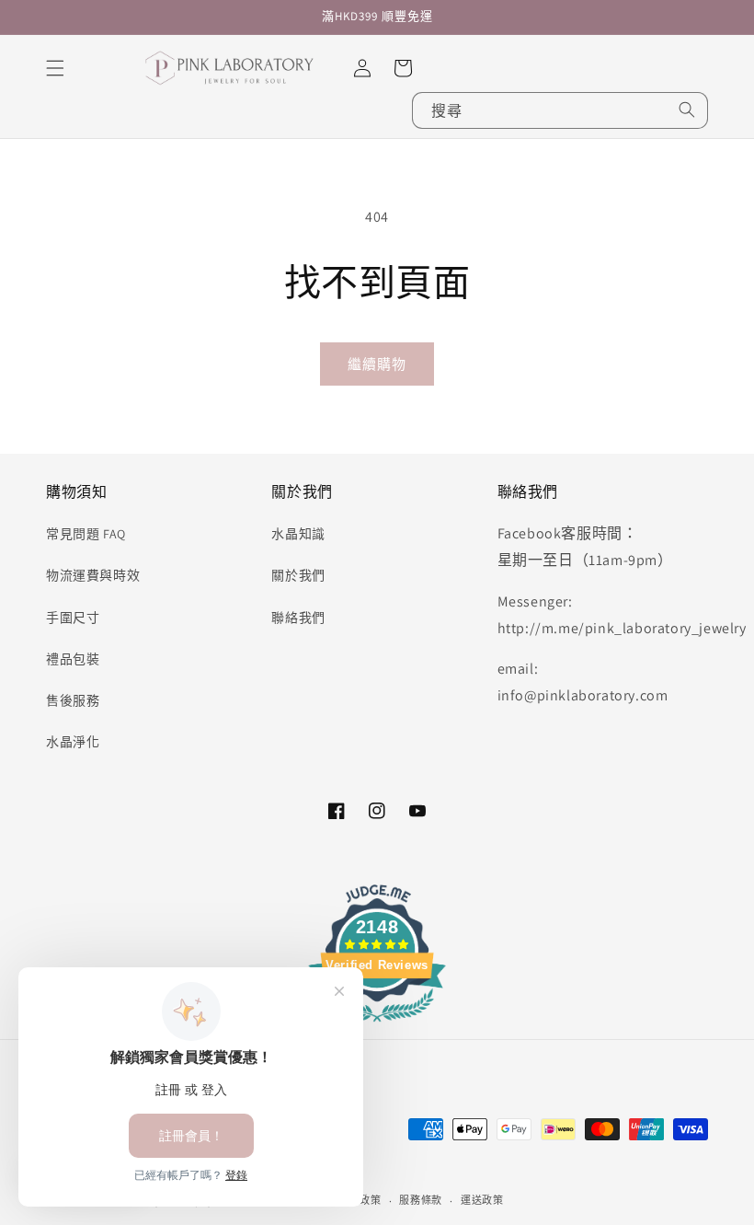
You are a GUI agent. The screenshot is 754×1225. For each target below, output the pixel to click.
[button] (55, 68)
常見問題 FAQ (86, 534)
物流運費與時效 (93, 575)
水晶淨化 (72, 742)
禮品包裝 (72, 659)
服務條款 (420, 1200)
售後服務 (72, 700)
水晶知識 (298, 534)
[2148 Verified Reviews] (377, 1024)
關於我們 (298, 575)
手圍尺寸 (72, 617)
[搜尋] (687, 109)
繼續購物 (377, 364)
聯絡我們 (298, 617)
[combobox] (560, 110)
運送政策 (482, 1200)
